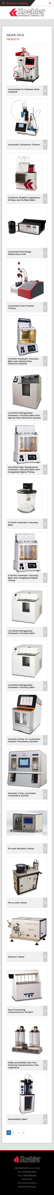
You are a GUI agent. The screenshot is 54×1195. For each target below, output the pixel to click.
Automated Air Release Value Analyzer (23, 90)
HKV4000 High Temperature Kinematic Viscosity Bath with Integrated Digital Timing (24, 469)
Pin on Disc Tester (17, 902)
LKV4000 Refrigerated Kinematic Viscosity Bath (21, 686)
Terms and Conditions (27, 1183)
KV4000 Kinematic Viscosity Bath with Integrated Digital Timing (23, 578)
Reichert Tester (16, 956)
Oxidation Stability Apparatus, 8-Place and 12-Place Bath (24, 198)
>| (23, 1132)
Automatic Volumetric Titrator (24, 144)
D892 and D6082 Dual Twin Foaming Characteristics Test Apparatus (23, 1065)
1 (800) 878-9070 (21, 1168)
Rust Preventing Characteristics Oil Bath (20, 1011)
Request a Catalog (17, 3)
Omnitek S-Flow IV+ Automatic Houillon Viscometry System (24, 740)
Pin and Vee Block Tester (21, 848)
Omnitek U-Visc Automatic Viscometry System (22, 794)
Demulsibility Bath (17, 1119)
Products (12, 39)
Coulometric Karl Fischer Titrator (21, 307)
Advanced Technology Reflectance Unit (19, 252)
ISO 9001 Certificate (27, 1186)
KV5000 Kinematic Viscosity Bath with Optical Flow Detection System (23, 361)
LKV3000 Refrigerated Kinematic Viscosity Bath (21, 632)
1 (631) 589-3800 (28, 1171)
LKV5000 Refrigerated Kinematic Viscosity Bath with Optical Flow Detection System (24, 415)
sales (30, 1179)
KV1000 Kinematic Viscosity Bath (23, 523)
